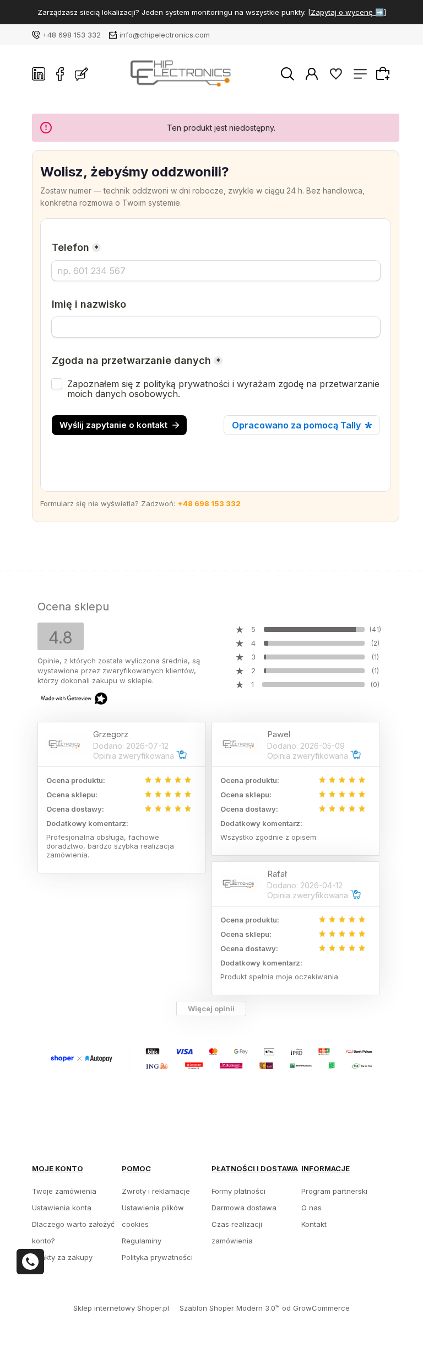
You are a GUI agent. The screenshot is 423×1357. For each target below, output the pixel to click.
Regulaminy (141, 1240)
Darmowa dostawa (244, 1207)
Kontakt (314, 1224)
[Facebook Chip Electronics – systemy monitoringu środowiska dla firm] (60, 74)
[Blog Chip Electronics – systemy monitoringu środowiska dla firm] (81, 74)
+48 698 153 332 (71, 34)
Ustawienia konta (61, 1207)
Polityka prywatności (157, 1257)
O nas (311, 1207)
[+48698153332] (30, 1261)
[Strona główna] (184, 74)
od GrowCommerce (316, 1308)
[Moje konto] (311, 73)
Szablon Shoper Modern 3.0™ (230, 1308)
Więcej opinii (211, 1008)
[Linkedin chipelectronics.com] (38, 74)
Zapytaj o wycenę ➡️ (347, 12)
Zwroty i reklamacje (156, 1191)
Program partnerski (334, 1191)
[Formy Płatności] (212, 1058)
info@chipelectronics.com (165, 34)
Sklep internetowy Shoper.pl (121, 1308)
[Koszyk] (384, 73)
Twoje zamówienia (64, 1191)
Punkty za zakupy (62, 1257)
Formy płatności (238, 1191)
